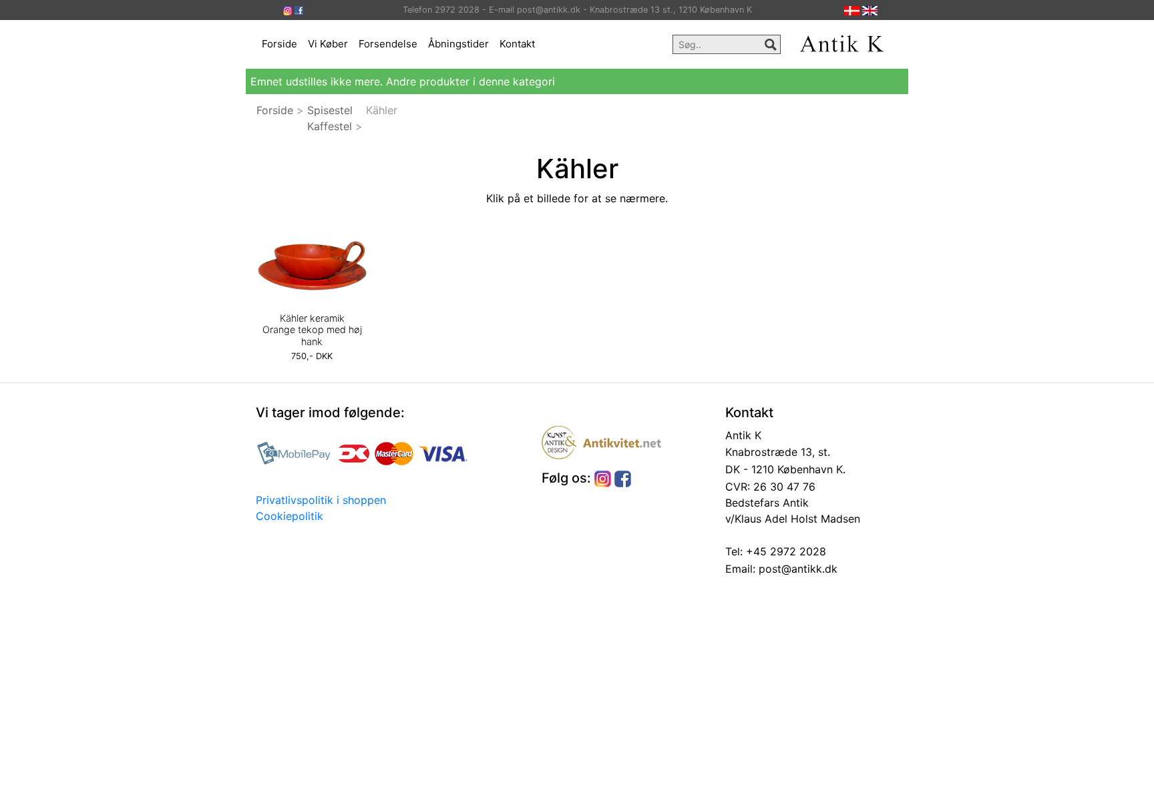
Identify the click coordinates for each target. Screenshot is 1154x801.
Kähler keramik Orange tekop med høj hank (312, 329)
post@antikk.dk (796, 568)
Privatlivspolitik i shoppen (321, 500)
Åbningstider (458, 43)
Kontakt (517, 43)
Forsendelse (388, 43)
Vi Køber (328, 43)
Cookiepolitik (289, 516)
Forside (279, 43)
